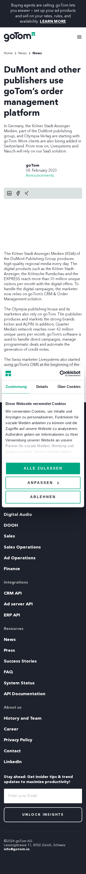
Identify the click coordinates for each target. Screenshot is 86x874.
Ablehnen (43, 497)
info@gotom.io (17, 849)
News (10, 640)
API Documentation (24, 694)
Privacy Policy (18, 740)
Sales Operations (22, 547)
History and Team (23, 718)
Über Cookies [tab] (69, 387)
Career (11, 729)
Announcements (40, 176)
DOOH (11, 525)
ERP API (12, 615)
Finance (12, 569)
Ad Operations (20, 558)
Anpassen (40, 483)
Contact (12, 751)
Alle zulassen (43, 468)
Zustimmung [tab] (16, 387)
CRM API (13, 593)
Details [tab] (42, 387)
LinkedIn (13, 762)
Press (9, 650)
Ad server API (18, 604)
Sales (9, 536)
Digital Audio (18, 514)
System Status (19, 683)
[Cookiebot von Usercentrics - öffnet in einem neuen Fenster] (61, 373)
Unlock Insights (43, 814)
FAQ (8, 672)
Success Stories (20, 661)
